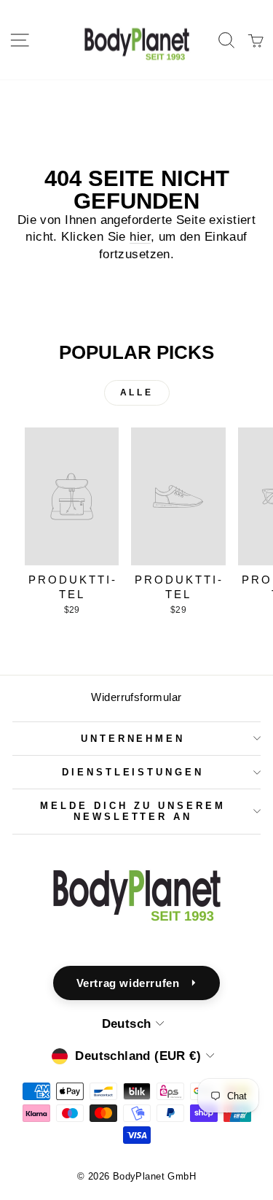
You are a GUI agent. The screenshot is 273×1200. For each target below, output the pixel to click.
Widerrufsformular (136, 697)
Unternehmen (133, 738)
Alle (136, 392)
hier (140, 237)
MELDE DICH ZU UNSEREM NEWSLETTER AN (132, 811)
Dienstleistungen (133, 772)
